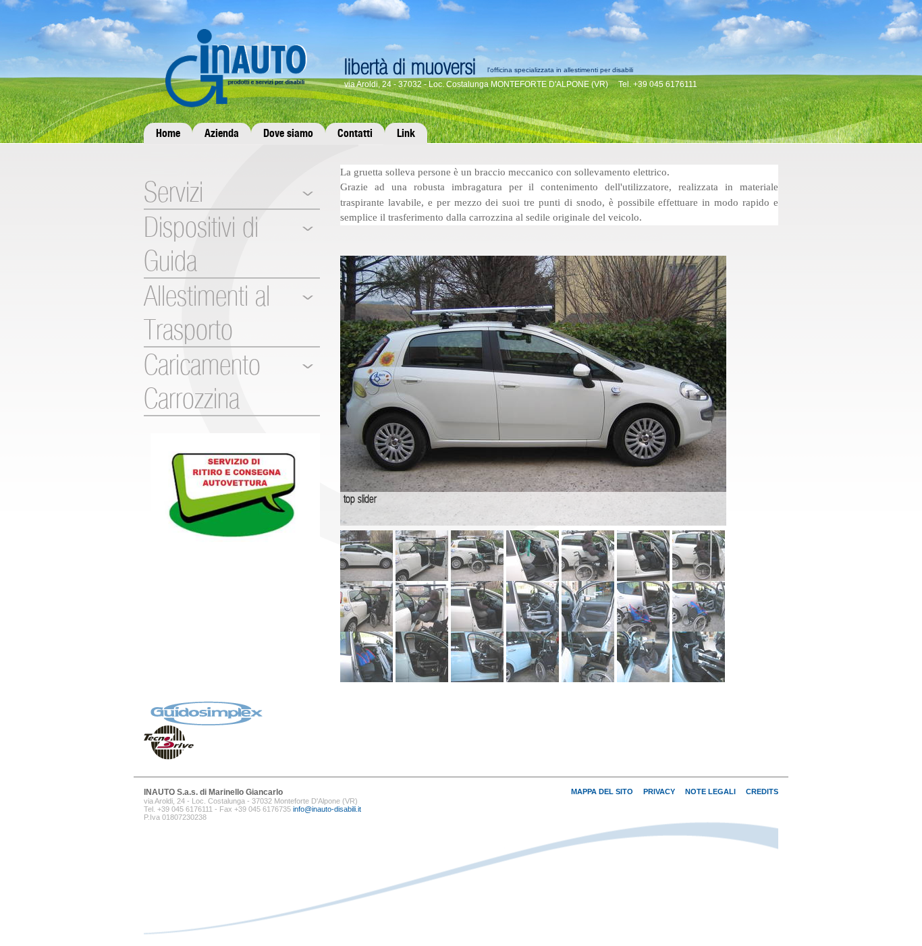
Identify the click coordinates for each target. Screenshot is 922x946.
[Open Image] (533, 389)
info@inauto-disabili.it (327, 809)
